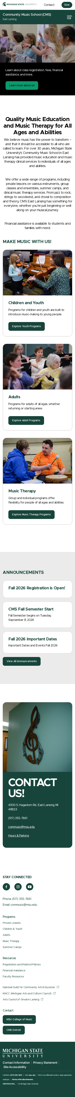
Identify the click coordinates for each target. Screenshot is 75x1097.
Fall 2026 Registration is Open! (36, 588)
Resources (9, 958)
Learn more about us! (21, 85)
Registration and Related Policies (22, 964)
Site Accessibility (14, 1067)
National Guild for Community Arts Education (29, 987)
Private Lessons (12, 923)
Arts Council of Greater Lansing (21, 999)
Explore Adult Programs (26, 420)
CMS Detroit (14, 1030)
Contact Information (16, 1062)
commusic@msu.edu (21, 826)
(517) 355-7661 (21, 899)
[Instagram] (18, 889)
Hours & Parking (18, 835)
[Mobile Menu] (69, 17)
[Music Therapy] (37, 461)
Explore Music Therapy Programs (31, 514)
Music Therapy (22, 491)
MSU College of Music (19, 1019)
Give (67, 5)
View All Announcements (22, 661)
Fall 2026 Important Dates (32, 639)
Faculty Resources (13, 976)
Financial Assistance (14, 970)
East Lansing (10, 19)
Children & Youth (12, 929)
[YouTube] (29, 889)
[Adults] (37, 366)
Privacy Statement (45, 1062)
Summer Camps (12, 947)
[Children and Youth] (37, 272)
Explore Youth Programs (26, 326)
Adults (14, 397)
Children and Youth (26, 303)
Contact (49, 4)
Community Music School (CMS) (27, 14)
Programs (9, 916)
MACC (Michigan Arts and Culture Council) (27, 993)
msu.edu (32, 1075)
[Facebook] (6, 889)
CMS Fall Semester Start (31, 609)
